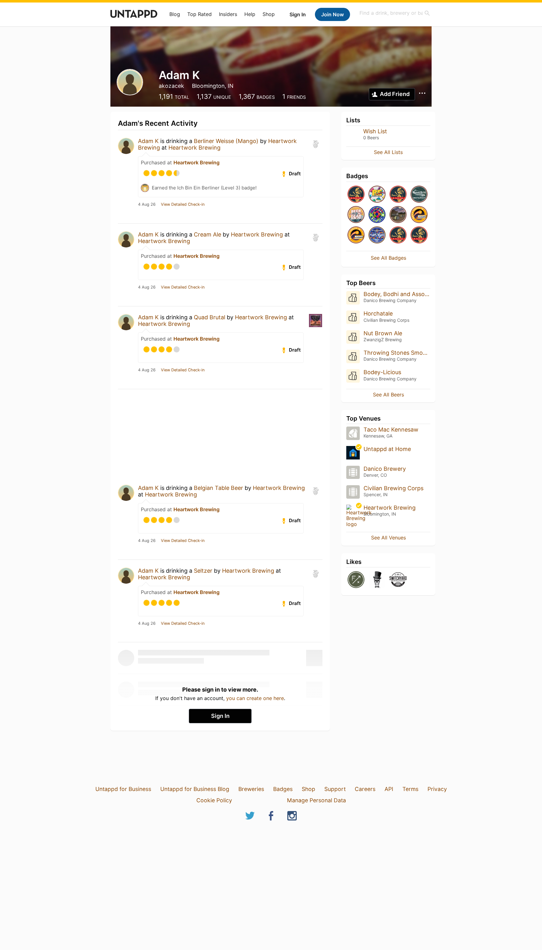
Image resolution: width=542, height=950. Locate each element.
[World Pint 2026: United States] (377, 215)
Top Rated (199, 14)
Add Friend (395, 94)
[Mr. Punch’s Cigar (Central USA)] (398, 194)
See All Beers (388, 394)
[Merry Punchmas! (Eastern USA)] (398, 235)
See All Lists (388, 152)
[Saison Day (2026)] (398, 215)
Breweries (251, 789)
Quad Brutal (209, 317)
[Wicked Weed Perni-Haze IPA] (377, 235)
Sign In (298, 14)
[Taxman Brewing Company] (377, 580)
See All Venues (388, 537)
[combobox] (395, 13)
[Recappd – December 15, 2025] (356, 235)
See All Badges (388, 258)
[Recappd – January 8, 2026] (419, 215)
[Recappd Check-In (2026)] (377, 194)
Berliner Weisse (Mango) (226, 141)
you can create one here (255, 698)
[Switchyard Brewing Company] (398, 580)
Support (335, 789)
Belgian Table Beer (218, 488)
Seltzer (203, 570)
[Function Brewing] (356, 580)
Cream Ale (207, 234)
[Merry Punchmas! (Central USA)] (419, 235)
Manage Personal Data (316, 800)
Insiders (228, 14)
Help (249, 14)
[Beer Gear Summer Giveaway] (356, 215)
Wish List (375, 131)
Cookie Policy (214, 800)
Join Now (332, 14)
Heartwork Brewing (194, 147)
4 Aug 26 (147, 204)
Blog (174, 14)
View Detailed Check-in (183, 204)
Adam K (148, 141)
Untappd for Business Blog (194, 789)
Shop (269, 14)
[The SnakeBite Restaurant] (419, 194)
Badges (283, 789)
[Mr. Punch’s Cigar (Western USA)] (356, 194)
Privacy (437, 789)
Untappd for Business (123, 789)
